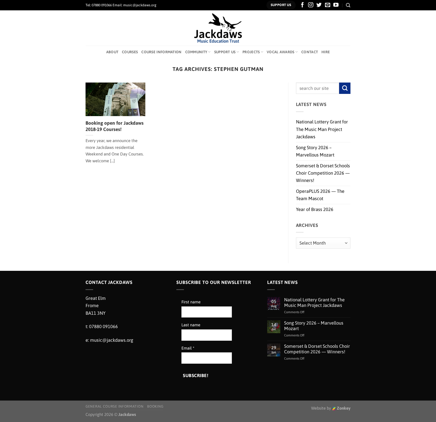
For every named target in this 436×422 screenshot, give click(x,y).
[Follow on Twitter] (319, 5)
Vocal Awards (280, 52)
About (112, 52)
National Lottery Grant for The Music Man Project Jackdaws (322, 129)
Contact (309, 52)
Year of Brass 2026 (314, 209)
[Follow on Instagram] (310, 5)
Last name (190, 325)
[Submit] (344, 88)
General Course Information (114, 406)
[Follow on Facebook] (302, 5)
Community (196, 52)
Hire (325, 52)
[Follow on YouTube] (336, 5)
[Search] (348, 5)
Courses (130, 52)
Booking (155, 406)
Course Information (161, 52)
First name (191, 302)
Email (187, 348)
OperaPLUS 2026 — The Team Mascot (320, 195)
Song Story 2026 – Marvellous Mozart (315, 151)
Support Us (225, 52)
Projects (251, 52)
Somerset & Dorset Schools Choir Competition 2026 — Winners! (323, 173)
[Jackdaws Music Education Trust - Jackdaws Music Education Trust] (218, 28)
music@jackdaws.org (111, 340)
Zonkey (343, 408)
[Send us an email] (327, 5)
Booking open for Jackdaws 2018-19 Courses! (115, 126)
